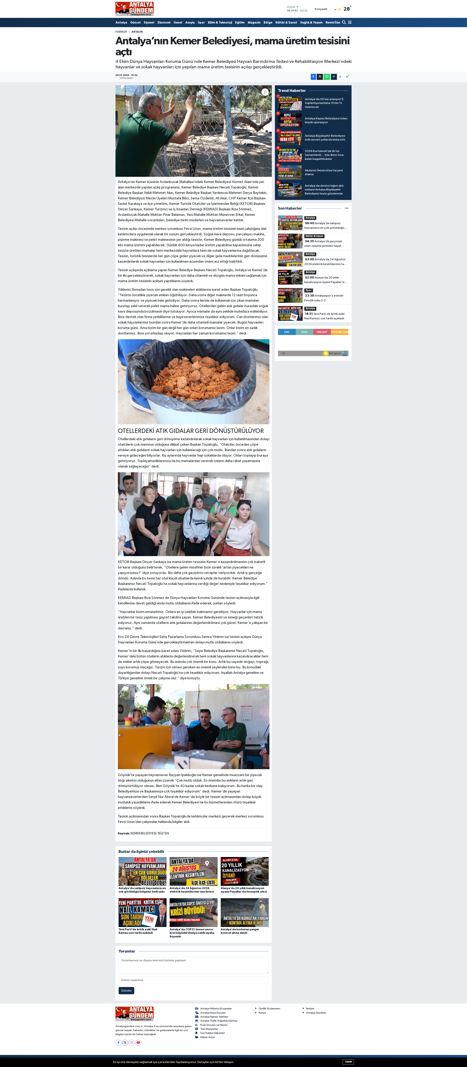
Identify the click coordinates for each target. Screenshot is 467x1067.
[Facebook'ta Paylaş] (313, 77)
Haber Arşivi (207, 1037)
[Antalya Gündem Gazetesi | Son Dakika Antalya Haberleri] (134, 9)
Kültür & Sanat (286, 22)
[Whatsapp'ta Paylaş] (327, 77)
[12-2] (194, 381)
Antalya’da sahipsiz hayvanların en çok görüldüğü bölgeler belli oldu (324, 226)
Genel (177, 22)
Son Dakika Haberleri (212, 1033)
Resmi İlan (333, 22)
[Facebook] (118, 1043)
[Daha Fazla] (334, 77)
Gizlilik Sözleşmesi (269, 1008)
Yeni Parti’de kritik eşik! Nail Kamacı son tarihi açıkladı (324, 316)
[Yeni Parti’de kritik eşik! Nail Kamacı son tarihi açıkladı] (143, 912)
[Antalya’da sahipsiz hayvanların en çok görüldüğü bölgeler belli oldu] (143, 871)
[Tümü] (346, 208)
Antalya (121, 22)
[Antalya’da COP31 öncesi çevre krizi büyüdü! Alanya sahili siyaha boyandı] (194, 912)
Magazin (254, 22)
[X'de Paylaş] (320, 77)
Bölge (268, 22)
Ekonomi (164, 22)
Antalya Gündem (316, 1012)
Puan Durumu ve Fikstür (214, 1025)
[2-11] (194, 726)
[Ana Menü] (349, 23)
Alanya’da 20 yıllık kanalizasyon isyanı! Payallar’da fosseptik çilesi (325, 280)
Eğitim (240, 22)
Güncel (135, 22)
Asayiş (190, 22)
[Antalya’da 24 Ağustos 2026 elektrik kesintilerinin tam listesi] (194, 871)
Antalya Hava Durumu (213, 1012)
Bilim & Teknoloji (220, 22)
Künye (262, 1012)
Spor (201, 22)
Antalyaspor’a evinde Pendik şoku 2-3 (323, 298)
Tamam (348, 1062)
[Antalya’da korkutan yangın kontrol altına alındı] (245, 912)
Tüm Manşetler (209, 1029)
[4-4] (194, 514)
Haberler (121, 32)
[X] (125, 1043)
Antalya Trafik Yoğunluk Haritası (219, 1020)
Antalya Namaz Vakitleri (214, 1016)
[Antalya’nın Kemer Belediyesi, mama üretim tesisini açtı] (193, 131)
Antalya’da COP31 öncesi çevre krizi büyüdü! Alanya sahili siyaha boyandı (192, 933)
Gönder (126, 990)
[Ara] (344, 23)
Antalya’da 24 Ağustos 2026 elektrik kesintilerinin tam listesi (325, 262)
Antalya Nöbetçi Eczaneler (216, 1008)
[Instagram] (132, 1043)
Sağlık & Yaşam (311, 22)
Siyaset (149, 22)
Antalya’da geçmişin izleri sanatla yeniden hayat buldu (323, 244)
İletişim (310, 1008)
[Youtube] (138, 1043)
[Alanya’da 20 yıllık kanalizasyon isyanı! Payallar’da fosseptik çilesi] (245, 871)
